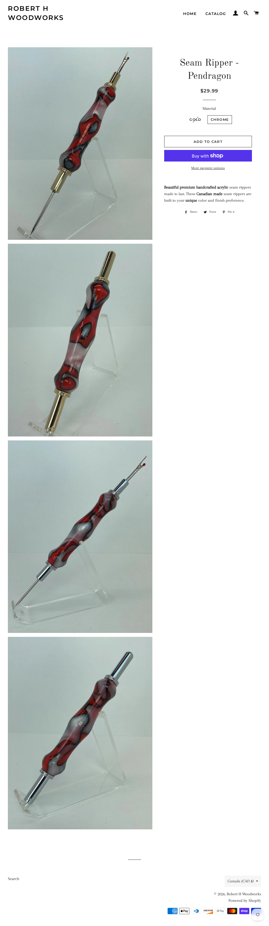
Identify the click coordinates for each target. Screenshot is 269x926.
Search (13, 878)
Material (209, 108)
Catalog (215, 13)
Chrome (220, 119)
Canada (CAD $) (240, 881)
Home (189, 13)
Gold (195, 119)
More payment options (208, 168)
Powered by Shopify (245, 900)
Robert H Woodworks (36, 13)
